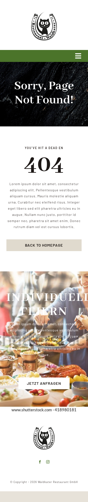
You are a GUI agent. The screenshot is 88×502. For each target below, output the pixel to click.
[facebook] (40, 462)
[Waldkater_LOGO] (44, 13)
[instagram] (48, 462)
